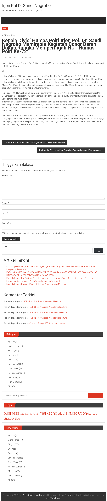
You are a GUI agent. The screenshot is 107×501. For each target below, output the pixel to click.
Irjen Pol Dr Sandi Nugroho (26, 5)
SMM (69, 413)
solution (80, 413)
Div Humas (13, 364)
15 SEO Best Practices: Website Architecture (41, 301)
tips (17, 418)
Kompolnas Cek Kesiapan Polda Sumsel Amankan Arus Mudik (33, 281)
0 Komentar (26, 58)
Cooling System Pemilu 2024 (29, 414)
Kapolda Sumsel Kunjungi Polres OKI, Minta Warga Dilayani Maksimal (36, 284)
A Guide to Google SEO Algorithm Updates (46, 323)
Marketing (12, 377)
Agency (11, 342)
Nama (5, 203)
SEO (10, 386)
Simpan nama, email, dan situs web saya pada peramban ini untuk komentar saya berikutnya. (45, 233)
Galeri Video (13, 368)
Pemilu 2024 (13, 382)
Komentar (7, 175)
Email (5, 213)
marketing (48, 413)
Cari (6, 246)
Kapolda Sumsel (15, 373)
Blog (5, 28)
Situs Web (6, 223)
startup (92, 413)
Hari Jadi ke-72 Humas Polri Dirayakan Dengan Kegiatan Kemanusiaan (70, 150)
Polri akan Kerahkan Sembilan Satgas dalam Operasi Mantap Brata (35, 142)
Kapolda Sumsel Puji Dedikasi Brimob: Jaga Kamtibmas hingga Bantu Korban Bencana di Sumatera (49, 278)
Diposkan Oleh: (10, 58)
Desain (11, 359)
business (11, 413)
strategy (9, 418)
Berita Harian (13, 346)
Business (12, 355)
